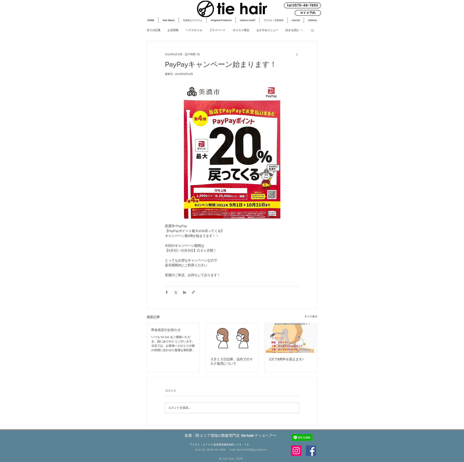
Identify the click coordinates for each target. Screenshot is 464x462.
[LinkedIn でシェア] (184, 292)
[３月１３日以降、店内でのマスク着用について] (232, 338)
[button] (312, 30)
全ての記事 (153, 30)
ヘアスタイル (194, 30)
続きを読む (292, 30)
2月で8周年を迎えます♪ (286, 359)
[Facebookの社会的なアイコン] (311, 450)
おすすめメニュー (267, 30)
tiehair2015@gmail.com (251, 449)
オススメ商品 (241, 30)
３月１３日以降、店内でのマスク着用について (231, 361)
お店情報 (173, 30)
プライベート (217, 30)
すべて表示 (310, 316)
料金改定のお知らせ (166, 330)
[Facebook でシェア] (166, 292)
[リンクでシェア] (193, 292)
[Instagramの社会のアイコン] (296, 450)
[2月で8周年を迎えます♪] (291, 338)
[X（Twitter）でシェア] (175, 292)
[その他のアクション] (297, 54)
